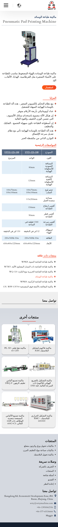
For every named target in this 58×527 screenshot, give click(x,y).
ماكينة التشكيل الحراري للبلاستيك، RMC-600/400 (41, 418)
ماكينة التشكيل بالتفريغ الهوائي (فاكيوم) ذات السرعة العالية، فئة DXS (42, 383)
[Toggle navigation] (6, 5)
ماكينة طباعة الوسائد (44, 276)
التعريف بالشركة (46, 466)
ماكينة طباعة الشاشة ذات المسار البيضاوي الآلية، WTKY (28, 266)
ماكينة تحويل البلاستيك (44, 454)
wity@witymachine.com (41, 503)
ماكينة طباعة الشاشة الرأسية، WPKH (36, 281)
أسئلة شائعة (48, 475)
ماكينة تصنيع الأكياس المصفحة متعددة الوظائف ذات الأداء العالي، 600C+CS (15, 419)
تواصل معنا (49, 491)
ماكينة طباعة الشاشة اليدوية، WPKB (37, 261)
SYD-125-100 (31, 152)
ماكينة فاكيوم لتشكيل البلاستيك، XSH (41, 349)
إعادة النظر (49, 483)
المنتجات (50, 441)
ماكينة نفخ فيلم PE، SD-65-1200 (15, 349)
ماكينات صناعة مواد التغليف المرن (38, 450)
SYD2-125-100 (11, 152)
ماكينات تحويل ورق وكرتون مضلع (39, 446)
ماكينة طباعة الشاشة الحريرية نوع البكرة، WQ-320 (31, 271)
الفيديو (51, 479)
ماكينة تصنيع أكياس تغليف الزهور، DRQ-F (15, 382)
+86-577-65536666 (44, 511)
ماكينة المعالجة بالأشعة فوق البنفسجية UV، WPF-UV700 (28, 286)
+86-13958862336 (45, 507)
